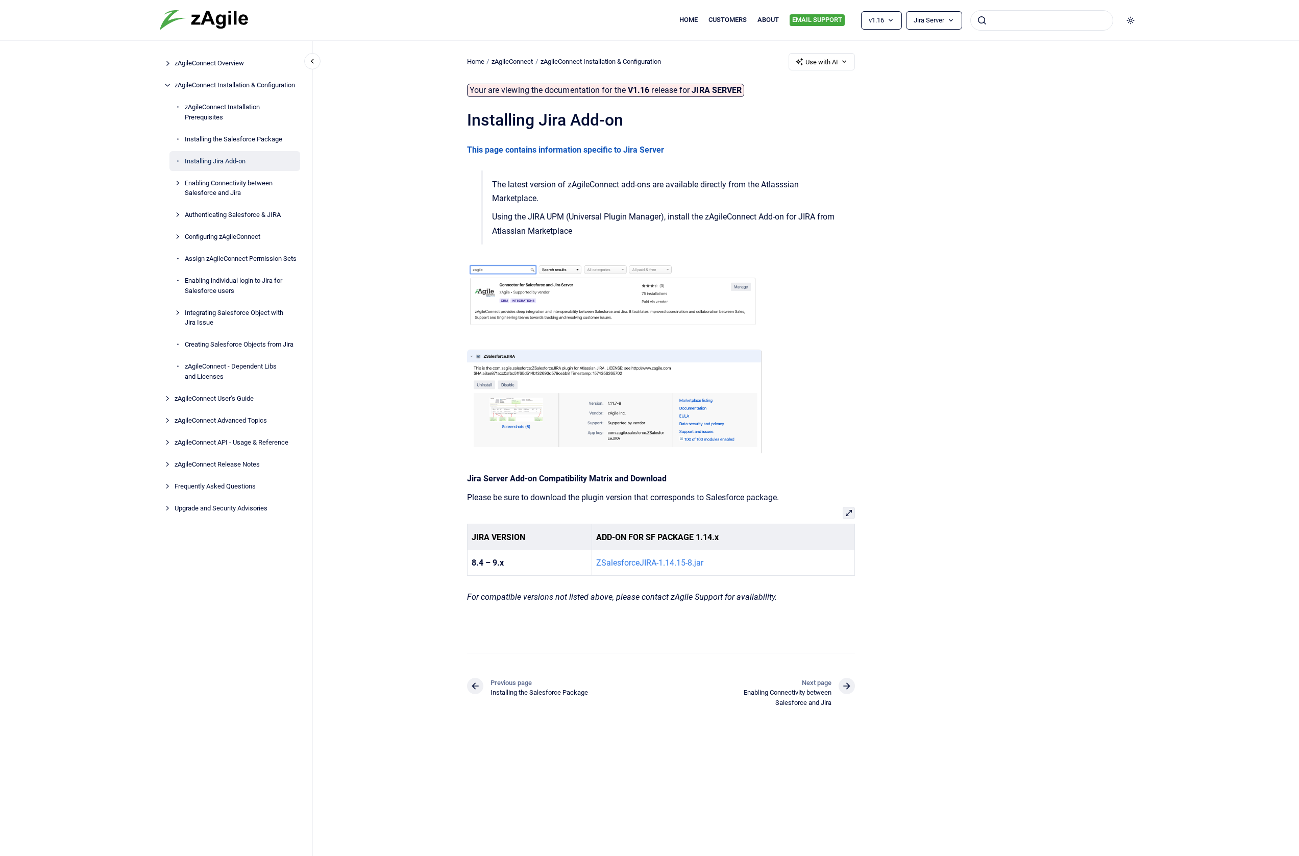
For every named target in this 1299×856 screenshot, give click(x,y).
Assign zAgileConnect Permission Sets (241, 258)
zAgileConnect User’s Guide (214, 398)
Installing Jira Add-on (215, 160)
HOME (688, 19)
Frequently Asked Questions (215, 486)
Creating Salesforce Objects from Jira (239, 344)
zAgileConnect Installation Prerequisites (222, 112)
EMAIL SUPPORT (817, 19)
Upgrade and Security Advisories (221, 507)
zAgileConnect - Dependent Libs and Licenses (231, 371)
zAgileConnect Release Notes (217, 464)
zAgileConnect (512, 61)
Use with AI (821, 62)
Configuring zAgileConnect (222, 236)
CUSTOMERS (727, 19)
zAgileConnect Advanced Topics (221, 420)
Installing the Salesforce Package (233, 138)
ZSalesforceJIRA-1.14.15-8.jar (649, 563)
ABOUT (768, 19)
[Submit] (982, 20)
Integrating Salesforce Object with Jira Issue (234, 317)
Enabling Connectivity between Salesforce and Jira (229, 188)
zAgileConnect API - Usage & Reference (231, 442)
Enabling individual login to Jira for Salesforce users (233, 286)
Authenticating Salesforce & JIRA (233, 214)
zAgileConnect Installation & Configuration (235, 85)
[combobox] (1042, 20)
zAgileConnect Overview (209, 63)
